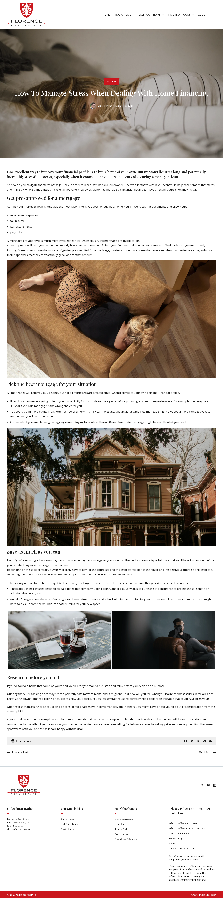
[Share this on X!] (191, 741)
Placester (211, 894)
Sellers (111, 81)
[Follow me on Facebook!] (208, 785)
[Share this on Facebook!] (185, 741)
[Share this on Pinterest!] (204, 741)
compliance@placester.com (183, 859)
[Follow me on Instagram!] (202, 785)
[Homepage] (27, 14)
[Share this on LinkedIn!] (198, 741)
